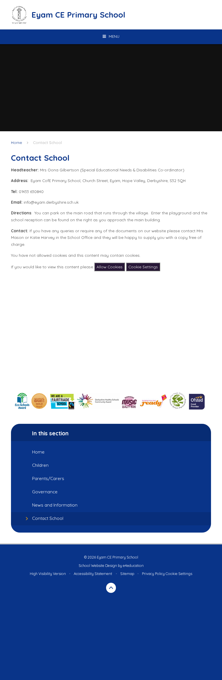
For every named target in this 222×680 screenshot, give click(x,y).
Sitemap (127, 573)
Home (16, 142)
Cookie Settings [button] (179, 573)
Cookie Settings (143, 266)
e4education (133, 565)
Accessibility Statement (93, 573)
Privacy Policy (153, 573)
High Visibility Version (48, 573)
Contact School (47, 142)
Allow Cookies (110, 266)
